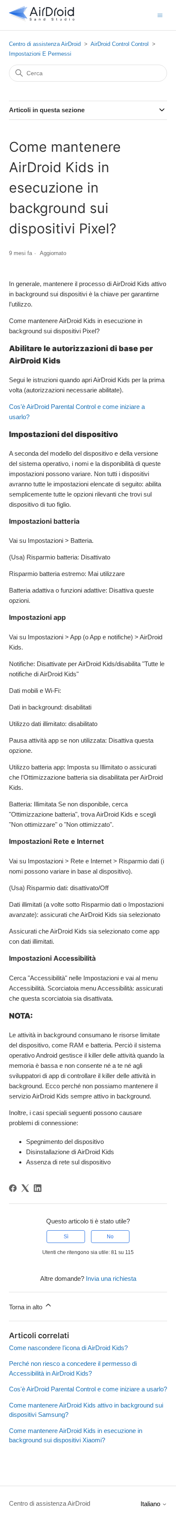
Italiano (151, 1503)
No (110, 1237)
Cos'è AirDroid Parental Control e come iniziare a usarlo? (88, 1389)
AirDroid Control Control (120, 44)
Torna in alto (26, 1307)
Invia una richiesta (111, 1278)
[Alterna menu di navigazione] (160, 14)
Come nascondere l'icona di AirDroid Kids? (68, 1347)
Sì (66, 1237)
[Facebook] (13, 1188)
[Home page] (42, 19)
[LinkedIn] (37, 1188)
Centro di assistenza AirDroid (45, 44)
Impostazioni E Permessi (40, 54)
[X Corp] (25, 1188)
